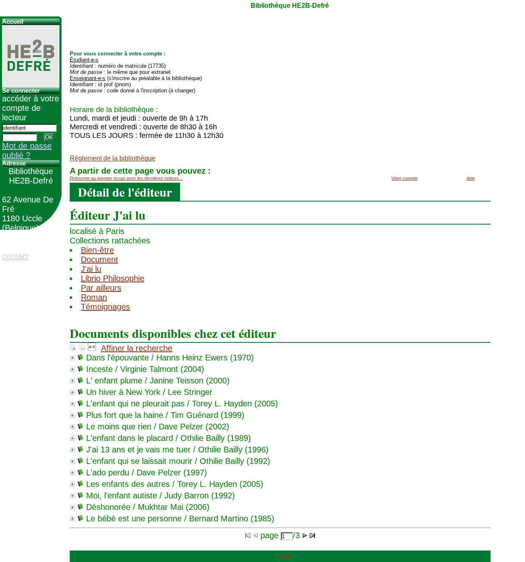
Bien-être (97, 250)
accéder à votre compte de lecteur (30, 108)
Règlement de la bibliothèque (112, 158)
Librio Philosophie (112, 278)
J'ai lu (91, 268)
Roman (94, 297)
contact (15, 256)
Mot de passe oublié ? (27, 150)
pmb (285, 556)
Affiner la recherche (136, 348)
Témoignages (105, 306)
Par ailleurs (101, 287)
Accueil (12, 21)
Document (99, 259)
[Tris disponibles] (92, 348)
